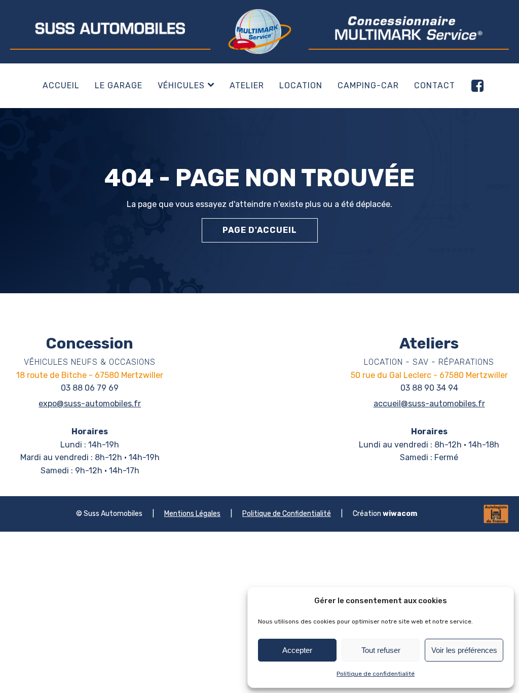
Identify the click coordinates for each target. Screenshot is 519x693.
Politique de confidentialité (376, 673)
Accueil (61, 85)
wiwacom (400, 513)
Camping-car (368, 85)
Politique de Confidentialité (286, 513)
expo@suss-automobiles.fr (90, 403)
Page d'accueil (260, 230)
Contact (434, 85)
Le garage (118, 85)
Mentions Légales (192, 513)
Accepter (297, 650)
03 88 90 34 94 (429, 388)
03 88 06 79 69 (90, 388)
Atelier (247, 85)
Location (300, 85)
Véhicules (181, 85)
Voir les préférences (464, 650)
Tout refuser (380, 650)
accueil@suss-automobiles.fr (429, 403)
